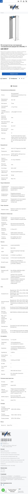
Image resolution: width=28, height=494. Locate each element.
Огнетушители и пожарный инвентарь (9, 456)
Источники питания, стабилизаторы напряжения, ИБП (12, 460)
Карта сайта (21, 491)
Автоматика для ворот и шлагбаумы (9, 452)
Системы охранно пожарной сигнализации (10, 454)
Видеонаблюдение (5, 451)
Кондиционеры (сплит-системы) (8, 465)
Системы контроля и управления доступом (10, 458)
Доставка (3, 469)
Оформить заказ (14, 73)
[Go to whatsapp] (3, 490)
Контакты (3, 471)
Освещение (3, 463)
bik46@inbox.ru (5, 443)
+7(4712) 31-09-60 (6, 439)
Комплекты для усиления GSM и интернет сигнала (12, 461)
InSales (22, 492)
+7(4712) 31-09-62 (6, 440)
